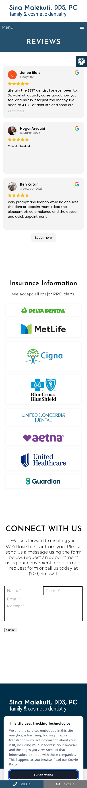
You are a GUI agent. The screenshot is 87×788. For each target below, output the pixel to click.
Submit (10, 630)
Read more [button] (16, 111)
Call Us (24, 784)
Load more (43, 237)
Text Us (68, 784)
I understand (43, 775)
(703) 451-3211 (43, 573)
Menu (7, 27)
